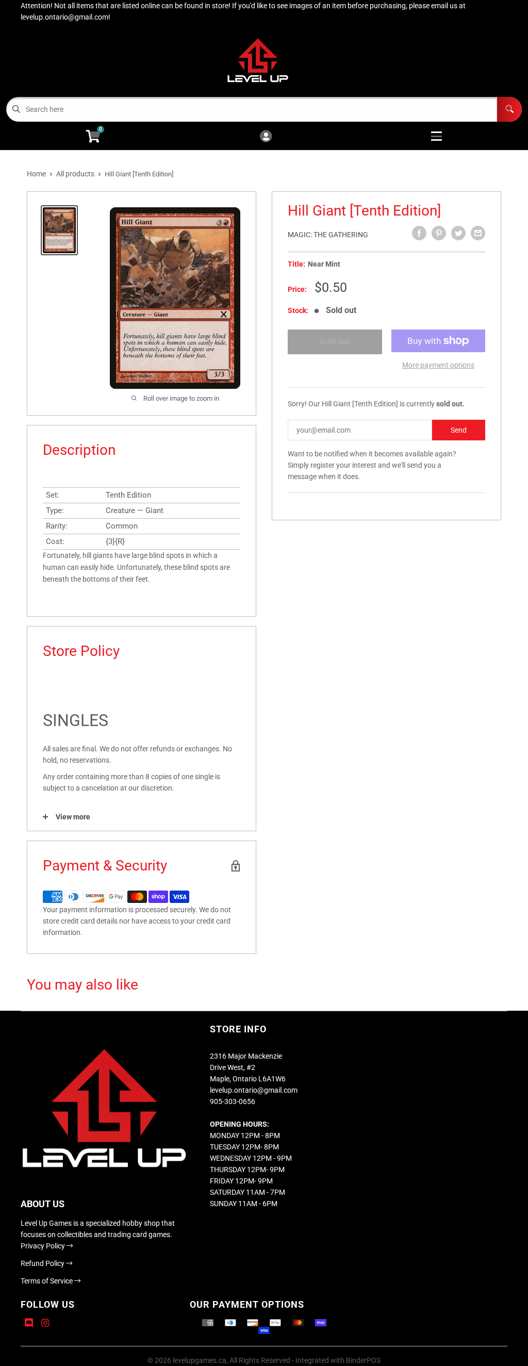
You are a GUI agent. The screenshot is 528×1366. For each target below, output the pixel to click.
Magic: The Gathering (328, 235)
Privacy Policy (44, 1246)
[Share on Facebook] (419, 233)
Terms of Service (47, 1281)
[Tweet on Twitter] (458, 233)
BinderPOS (363, 1360)
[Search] (509, 109)
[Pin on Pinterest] (439, 233)
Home (36, 174)
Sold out (335, 342)
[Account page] (266, 137)
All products (75, 174)
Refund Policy (43, 1263)
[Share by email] (478, 233)
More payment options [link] (438, 365)
